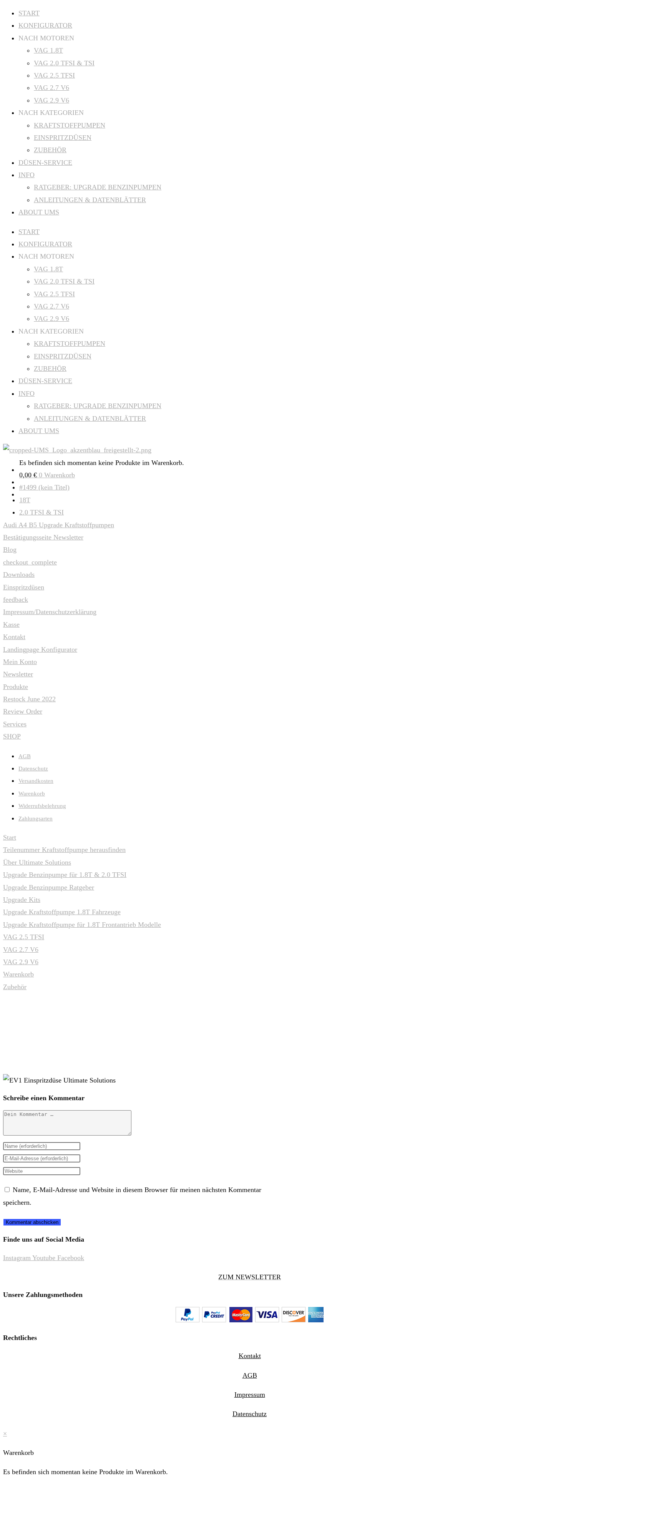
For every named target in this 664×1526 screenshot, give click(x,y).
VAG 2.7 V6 (51, 87)
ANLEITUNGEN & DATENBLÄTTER (90, 200)
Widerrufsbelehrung (42, 806)
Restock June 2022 (29, 699)
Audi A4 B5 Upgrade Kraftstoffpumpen (58, 525)
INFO (26, 175)
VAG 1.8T (48, 50)
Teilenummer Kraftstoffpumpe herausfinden (64, 849)
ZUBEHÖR (50, 150)
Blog (10, 549)
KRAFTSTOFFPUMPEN (69, 125)
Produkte (15, 687)
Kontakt (14, 637)
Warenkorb (31, 793)
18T (24, 500)
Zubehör (15, 987)
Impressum (249, 1394)
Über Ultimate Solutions (37, 862)
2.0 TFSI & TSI (41, 512)
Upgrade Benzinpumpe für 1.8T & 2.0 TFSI (64, 874)
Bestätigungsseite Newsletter (43, 537)
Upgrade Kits (21, 899)
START (29, 13)
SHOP (12, 736)
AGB (24, 756)
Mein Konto (20, 662)
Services (15, 724)
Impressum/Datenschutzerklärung (49, 612)
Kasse (11, 624)
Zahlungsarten (35, 818)
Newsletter (18, 674)
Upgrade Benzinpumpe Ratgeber (48, 887)
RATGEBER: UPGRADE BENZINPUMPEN (97, 187)
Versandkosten (35, 781)
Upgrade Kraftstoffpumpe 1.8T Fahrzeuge (62, 912)
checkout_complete (30, 562)
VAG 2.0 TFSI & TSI (64, 63)
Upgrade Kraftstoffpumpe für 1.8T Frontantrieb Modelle (82, 924)
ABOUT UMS (38, 212)
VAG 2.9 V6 (51, 100)
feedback (15, 599)
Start (9, 837)
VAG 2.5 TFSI (54, 75)
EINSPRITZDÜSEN (62, 137)
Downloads (19, 574)
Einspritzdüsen (23, 587)
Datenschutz (33, 768)
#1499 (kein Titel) (44, 487)
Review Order (22, 711)
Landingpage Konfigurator (40, 649)
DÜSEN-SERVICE (45, 162)
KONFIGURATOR (45, 25)
